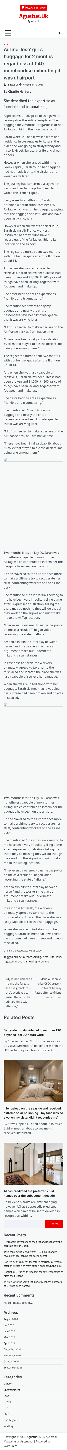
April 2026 (9, 1343)
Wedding (8, 1426)
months (20, 961)
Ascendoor (27, 1441)
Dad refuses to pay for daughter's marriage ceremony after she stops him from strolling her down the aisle (33, 1264)
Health (7, 1402)
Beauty (8, 1384)
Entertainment (12, 1390)
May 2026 (9, 1337)
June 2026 (9, 1331)
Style (6, 1414)
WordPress (10, 1446)
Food (6, 1396)
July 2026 (9, 1325)
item (45, 957)
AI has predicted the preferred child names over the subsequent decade (29, 1193)
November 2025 (13, 1355)
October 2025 (11, 1361)
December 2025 (12, 1349)
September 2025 (13, 1367)
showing (31, 961)
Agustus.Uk (33, 16)
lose (58, 957)
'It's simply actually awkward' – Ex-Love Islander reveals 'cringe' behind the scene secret (30, 1254)
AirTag (37, 957)
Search (54, 1224)
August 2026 (11, 1319)
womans (43, 961)
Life (6, 43)
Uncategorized (11, 1420)
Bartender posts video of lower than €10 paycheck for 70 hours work (32, 1032)
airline (18, 957)
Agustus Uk (12, 84)
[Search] (60, 33)
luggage (9, 961)
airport (27, 957)
